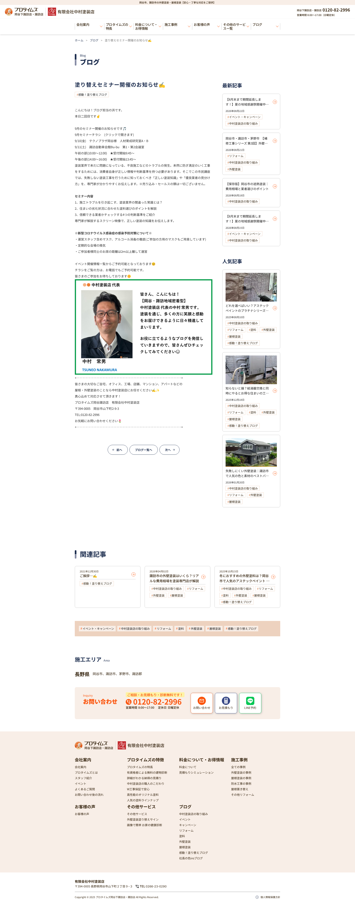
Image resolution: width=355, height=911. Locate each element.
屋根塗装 (215, 628)
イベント (80, 783)
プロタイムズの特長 (117, 26)
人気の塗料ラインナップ (143, 800)
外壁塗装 (196, 628)
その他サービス (141, 806)
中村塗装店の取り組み (135, 628)
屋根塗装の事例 (241, 778)
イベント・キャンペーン (98, 628)
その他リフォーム (242, 794)
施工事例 (171, 24)
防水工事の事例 (241, 783)
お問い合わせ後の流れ (89, 794)
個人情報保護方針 (270, 896)
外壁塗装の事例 (241, 772)
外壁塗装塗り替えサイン (143, 819)
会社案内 (82, 24)
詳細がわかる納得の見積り (144, 778)
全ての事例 (238, 767)
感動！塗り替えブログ (92, 94)
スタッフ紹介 (83, 778)
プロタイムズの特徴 (145, 759)
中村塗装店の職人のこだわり (145, 783)
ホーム (79, 40)
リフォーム (164, 628)
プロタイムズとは (86, 772)
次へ (168, 450)
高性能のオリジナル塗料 (143, 794)
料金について (187, 767)
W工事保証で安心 (138, 789)
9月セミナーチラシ (88, 134)
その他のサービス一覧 (234, 26)
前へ (119, 450)
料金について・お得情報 (146, 26)
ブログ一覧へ (143, 450)
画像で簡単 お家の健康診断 (144, 825)
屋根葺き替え (239, 789)
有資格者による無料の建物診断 (147, 772)
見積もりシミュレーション (196, 772)
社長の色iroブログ (191, 858)
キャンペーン (187, 825)
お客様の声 (202, 24)
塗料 (181, 628)
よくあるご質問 (85, 789)
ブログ (257, 24)
